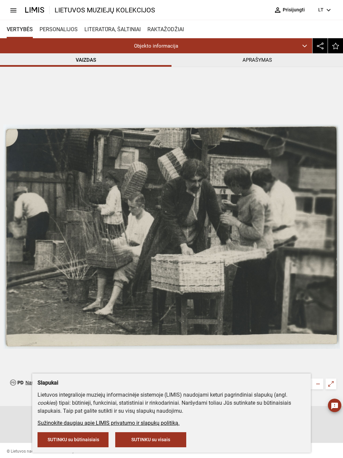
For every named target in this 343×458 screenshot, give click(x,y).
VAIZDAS (86, 60)
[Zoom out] (318, 384)
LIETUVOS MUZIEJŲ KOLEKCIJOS (105, 10)
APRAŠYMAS (257, 60)
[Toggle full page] (331, 384)
